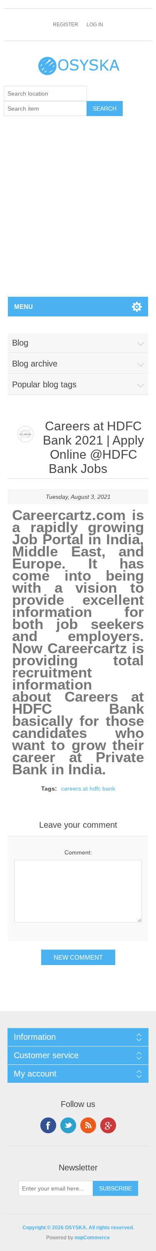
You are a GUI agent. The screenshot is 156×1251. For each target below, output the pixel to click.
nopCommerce (92, 1238)
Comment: (78, 852)
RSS (88, 1125)
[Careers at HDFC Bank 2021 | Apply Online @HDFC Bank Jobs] (25, 435)
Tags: (49, 788)
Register (65, 25)
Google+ (108, 1125)
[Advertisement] (78, 214)
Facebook (48, 1125)
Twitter (68, 1125)
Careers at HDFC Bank (78, 703)
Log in (95, 25)
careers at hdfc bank (88, 788)
